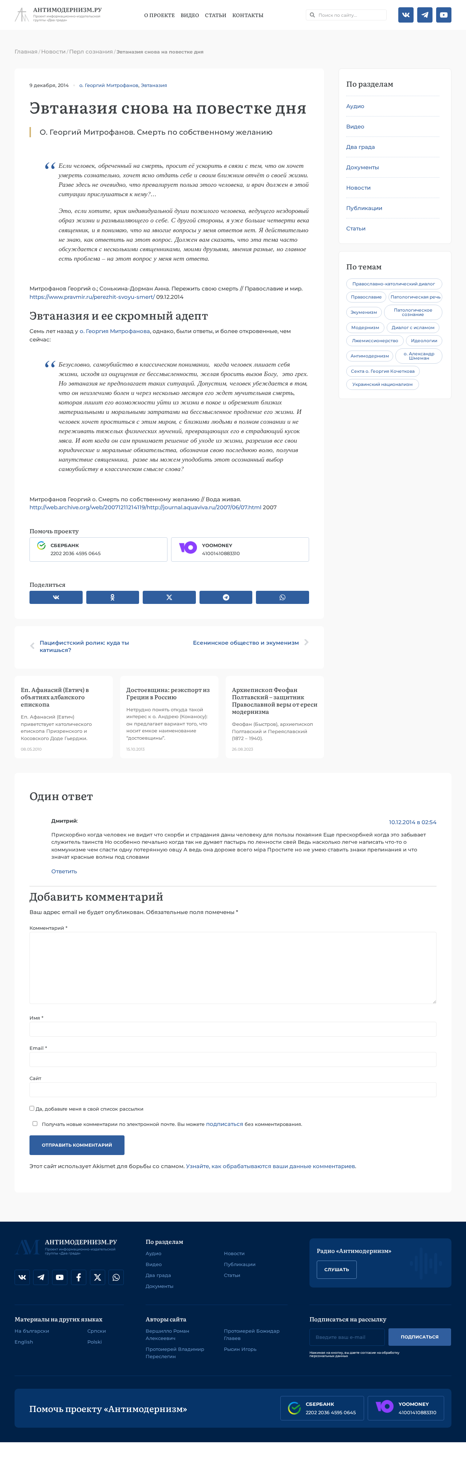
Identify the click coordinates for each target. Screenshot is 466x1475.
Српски (96, 1331)
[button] (56, 597)
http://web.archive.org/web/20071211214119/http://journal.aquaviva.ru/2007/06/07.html (145, 507)
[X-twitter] (97, 1277)
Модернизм (365, 327)
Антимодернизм (370, 356)
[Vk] (406, 15)
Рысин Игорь (240, 1349)
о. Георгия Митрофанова (115, 331)
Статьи (215, 15)
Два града (360, 146)
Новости (53, 51)
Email (38, 1048)
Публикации (364, 208)
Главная (26, 51)
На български (32, 1331)
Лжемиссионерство (375, 340)
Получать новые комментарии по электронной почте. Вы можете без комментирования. (171, 1123)
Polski (94, 1342)
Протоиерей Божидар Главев (252, 1334)
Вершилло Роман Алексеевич (167, 1334)
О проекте (159, 15)
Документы (362, 167)
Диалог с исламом (413, 327)
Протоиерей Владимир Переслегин (175, 1352)
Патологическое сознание (413, 312)
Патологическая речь (416, 297)
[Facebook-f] (78, 1277)
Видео (190, 15)
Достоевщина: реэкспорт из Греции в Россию (168, 693)
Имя (36, 1018)
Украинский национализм (382, 384)
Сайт (35, 1078)
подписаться (224, 1123)
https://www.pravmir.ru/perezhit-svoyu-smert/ (92, 296)
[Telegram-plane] (425, 15)
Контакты (248, 15)
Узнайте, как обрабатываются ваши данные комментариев (270, 1166)
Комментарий (48, 928)
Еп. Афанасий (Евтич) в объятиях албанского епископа (55, 696)
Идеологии (424, 340)
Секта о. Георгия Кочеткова (383, 371)
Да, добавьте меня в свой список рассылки (88, 1108)
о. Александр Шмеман (419, 356)
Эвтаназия (154, 85)
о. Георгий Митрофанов (108, 85)
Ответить (64, 871)
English (24, 1342)
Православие (366, 297)
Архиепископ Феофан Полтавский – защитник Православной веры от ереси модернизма (274, 700)
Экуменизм (364, 312)
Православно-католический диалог (393, 283)
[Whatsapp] (116, 1277)
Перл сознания (91, 51)
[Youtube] (443, 15)
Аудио (355, 106)
